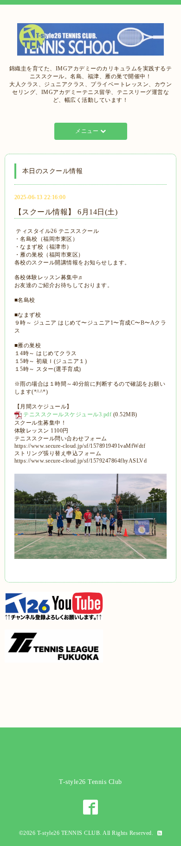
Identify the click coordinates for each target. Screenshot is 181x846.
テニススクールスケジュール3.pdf (67, 414)
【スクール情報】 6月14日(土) (66, 212)
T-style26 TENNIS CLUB (68, 833)
